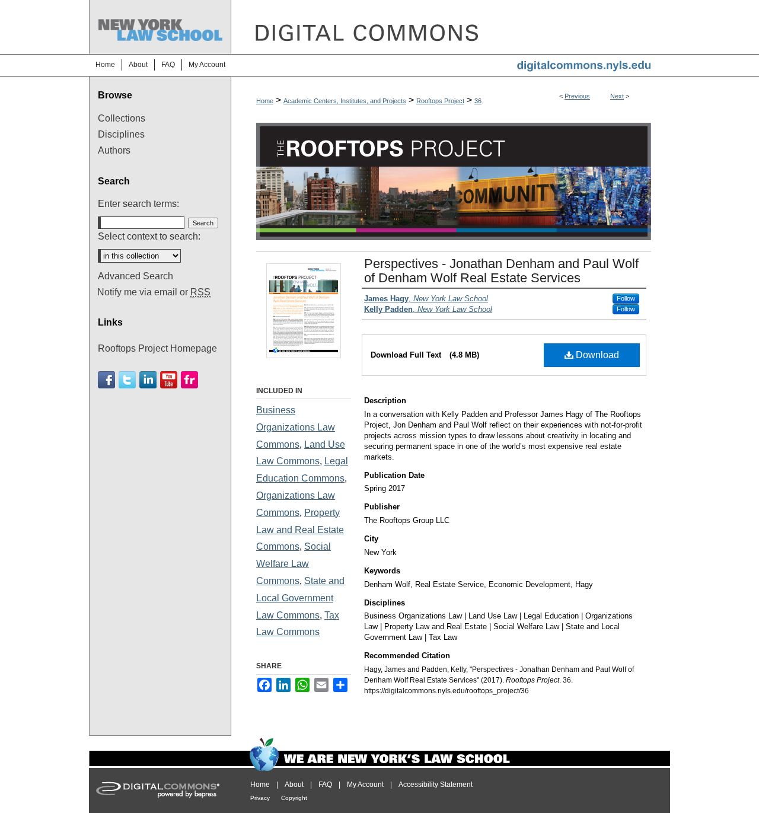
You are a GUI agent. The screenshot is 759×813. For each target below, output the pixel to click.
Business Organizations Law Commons (295, 427)
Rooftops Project (440, 100)
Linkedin (148, 379)
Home (264, 100)
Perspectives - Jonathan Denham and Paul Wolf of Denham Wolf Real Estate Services (501, 270)
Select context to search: (149, 236)
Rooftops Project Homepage (157, 348)
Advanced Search (135, 276)
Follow (626, 298)
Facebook (106, 379)
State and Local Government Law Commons (300, 598)
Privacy (260, 798)
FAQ (325, 784)
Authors (114, 150)
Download (596, 355)
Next (617, 96)
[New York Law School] (160, 5)
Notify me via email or (154, 292)
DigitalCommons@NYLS (450, 27)
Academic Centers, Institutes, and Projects (344, 100)
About (294, 784)
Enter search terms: (138, 204)
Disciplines (121, 134)
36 (477, 100)
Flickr (189, 379)
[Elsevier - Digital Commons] (160, 790)
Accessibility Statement (435, 784)
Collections (121, 118)
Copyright (294, 798)
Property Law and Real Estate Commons (300, 530)
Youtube (168, 379)
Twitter (127, 379)
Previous (577, 96)
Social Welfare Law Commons (293, 563)
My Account (365, 784)
